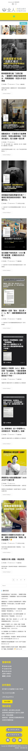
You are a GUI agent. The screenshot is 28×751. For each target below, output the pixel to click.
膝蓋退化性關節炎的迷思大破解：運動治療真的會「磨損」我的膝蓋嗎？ (13, 537)
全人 (18, 84)
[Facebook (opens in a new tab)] (12, 4)
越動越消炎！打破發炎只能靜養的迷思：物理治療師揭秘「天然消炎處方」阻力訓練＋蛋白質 (13, 136)
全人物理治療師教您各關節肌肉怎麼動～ (12, 485)
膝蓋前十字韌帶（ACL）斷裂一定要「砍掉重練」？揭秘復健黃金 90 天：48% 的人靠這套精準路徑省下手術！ (13, 626)
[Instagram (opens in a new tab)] (15, 4)
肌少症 (20, 144)
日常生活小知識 (20, 203)
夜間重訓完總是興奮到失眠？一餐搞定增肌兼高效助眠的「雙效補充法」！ (13, 197)
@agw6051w (10, 697)
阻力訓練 (10, 145)
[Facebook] (8, 740)
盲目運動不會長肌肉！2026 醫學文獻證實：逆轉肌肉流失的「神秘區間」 (13, 255)
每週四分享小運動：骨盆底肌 (12, 559)
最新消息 (16, 144)
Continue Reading (7, 93)
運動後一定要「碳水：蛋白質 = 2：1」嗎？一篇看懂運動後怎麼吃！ (13, 313)
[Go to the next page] (24, 579)
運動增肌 (22, 84)
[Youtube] (20, 740)
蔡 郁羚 (4, 84)
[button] (14, 16)
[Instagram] (14, 740)
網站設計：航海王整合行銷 (21, 747)
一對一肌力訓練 (6, 144)
